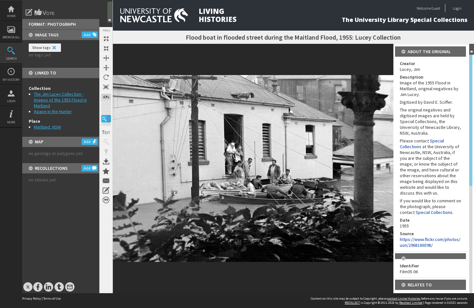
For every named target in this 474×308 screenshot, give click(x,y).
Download (106, 161)
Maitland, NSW (47, 127)
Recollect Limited (410, 303)
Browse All (11, 37)
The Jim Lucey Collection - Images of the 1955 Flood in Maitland (60, 100)
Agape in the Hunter (53, 111)
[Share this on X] (28, 284)
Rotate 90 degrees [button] (106, 77)
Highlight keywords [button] (106, 152)
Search (11, 58)
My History (11, 80)
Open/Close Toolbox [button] (110, 12)
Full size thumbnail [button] (106, 38)
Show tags (41, 47)
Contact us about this (106, 181)
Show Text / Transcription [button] (106, 132)
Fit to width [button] (106, 58)
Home (11, 16)
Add (87, 34)
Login (11, 101)
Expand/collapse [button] (471, 49)
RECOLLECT (352, 303)
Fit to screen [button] (106, 48)
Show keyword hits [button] (106, 142)
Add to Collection (106, 171)
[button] (106, 118)
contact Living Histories (403, 298)
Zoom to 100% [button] (106, 87)
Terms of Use (52, 298)
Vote (45, 12)
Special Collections (434, 212)
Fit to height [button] (106, 67)
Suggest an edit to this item (29, 12)
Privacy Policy (31, 298)
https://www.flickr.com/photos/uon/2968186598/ (430, 242)
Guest (435, 8)
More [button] (11, 122)
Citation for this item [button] (106, 200)
